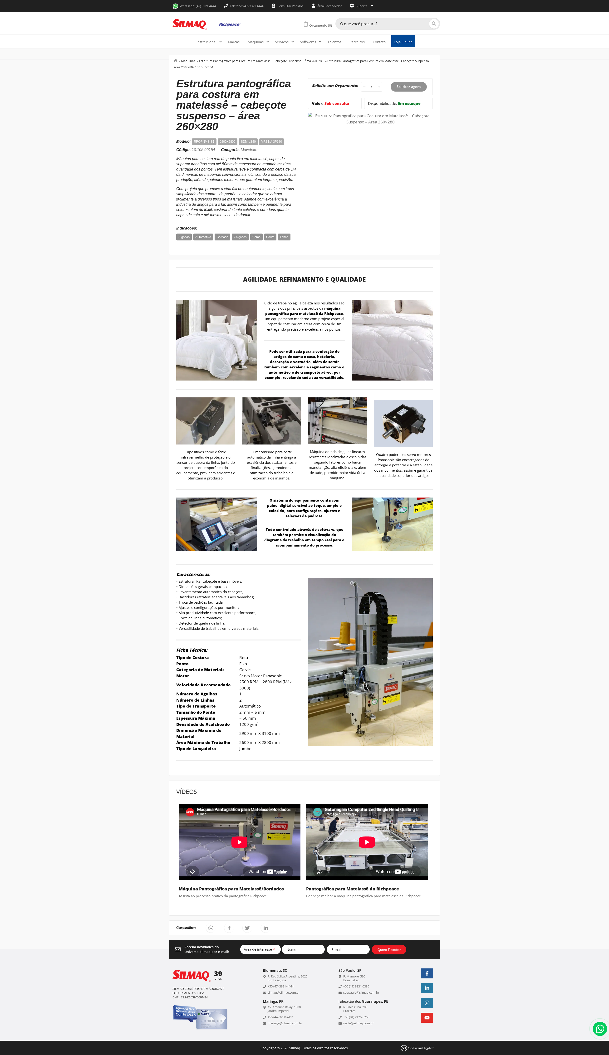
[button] (211, 928)
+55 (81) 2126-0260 (356, 1017)
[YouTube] (427, 1018)
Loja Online (403, 41)
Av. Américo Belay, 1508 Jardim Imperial (284, 1009)
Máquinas (256, 41)
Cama (256, 237)
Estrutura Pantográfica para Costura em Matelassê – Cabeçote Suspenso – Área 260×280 (261, 61)
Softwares (308, 41)
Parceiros (357, 41)
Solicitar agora (409, 86)
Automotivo (203, 237)
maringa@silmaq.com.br (285, 1023)
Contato (379, 41)
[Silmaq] (189, 24)
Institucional (206, 41)
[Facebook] (427, 973)
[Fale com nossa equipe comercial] (600, 1029)
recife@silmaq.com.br (358, 1023)
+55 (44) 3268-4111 (281, 1017)
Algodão (184, 237)
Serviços (282, 41)
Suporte (361, 6)
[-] (363, 87)
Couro (270, 237)
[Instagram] (427, 1003)
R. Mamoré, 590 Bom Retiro (354, 978)
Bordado (222, 237)
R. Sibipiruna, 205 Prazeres (355, 1009)
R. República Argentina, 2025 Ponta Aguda (287, 978)
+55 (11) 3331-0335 (356, 986)
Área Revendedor (329, 6)
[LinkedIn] (427, 988)
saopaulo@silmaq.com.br (361, 992)
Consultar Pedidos (290, 6)
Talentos (334, 41)
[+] (379, 87)
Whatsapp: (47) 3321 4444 (198, 6)
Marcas (234, 41)
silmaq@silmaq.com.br (284, 992)
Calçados (240, 237)
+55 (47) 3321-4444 (281, 986)
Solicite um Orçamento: (335, 85)
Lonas (284, 237)
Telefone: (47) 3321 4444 (246, 6)
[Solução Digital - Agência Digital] (417, 1047)
